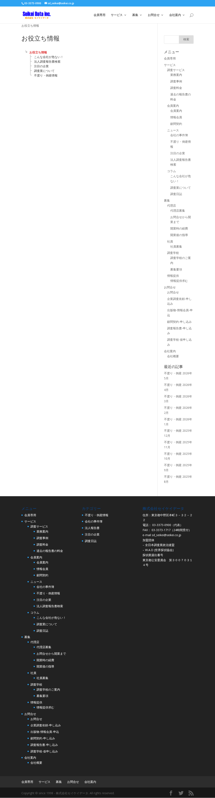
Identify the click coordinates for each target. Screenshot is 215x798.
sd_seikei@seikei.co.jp (166, 535)
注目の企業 (41, 66)
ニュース (173, 130)
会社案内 (175, 15)
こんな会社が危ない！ (48, 57)
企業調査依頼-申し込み (45, 725)
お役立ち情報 (38, 52)
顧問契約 (176, 124)
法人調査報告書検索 (47, 61)
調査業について (44, 71)
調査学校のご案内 (48, 689)
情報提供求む (179, 281)
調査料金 (176, 88)
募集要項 (176, 269)
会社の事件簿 (179, 135)
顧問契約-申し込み (179, 322)
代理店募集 (177, 210)
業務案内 (176, 75)
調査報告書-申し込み (44, 745)
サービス (117, 15)
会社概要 (173, 356)
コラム (171, 171)
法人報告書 (92, 528)
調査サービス (176, 70)
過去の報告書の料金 (50, 551)
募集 (135, 15)
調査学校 (173, 253)
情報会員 (176, 117)
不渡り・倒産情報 (46, 75)
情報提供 (173, 276)
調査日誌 (176, 194)
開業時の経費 (179, 228)
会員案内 (173, 106)
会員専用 (99, 15)
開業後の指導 (179, 235)
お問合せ (154, 15)
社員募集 (176, 246)
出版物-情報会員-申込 (44, 732)
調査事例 (176, 81)
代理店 (171, 205)
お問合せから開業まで (51, 654)
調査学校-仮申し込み (44, 751)
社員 (170, 241)
